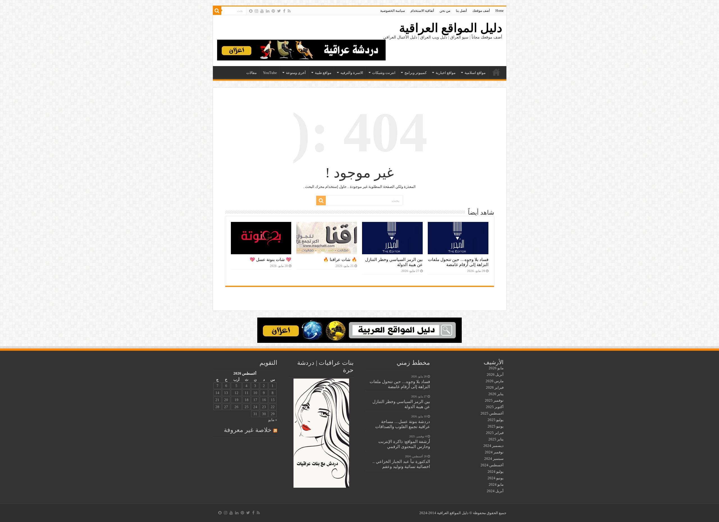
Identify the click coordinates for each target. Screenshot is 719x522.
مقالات (251, 73)
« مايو (272, 420)
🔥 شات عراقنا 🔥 (340, 259)
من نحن (445, 11)
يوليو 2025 (496, 420)
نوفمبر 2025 (494, 400)
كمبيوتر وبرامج (415, 73)
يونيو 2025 (496, 426)
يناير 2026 (496, 394)
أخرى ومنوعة (296, 73)
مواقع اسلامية (475, 73)
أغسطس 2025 (492, 413)
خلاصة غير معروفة (248, 429)
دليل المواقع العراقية (450, 28)
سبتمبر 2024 (494, 458)
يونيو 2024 (496, 478)
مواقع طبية (323, 73)
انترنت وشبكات (383, 73)
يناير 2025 (496, 439)
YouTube (270, 73)
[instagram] (256, 11)
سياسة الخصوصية (392, 11)
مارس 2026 (495, 381)
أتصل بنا (461, 11)
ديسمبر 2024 (493, 446)
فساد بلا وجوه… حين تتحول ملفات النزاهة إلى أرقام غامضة (458, 262)
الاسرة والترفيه (351, 73)
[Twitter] (279, 11)
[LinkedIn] (267, 11)
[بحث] (217, 10)
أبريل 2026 (495, 374)
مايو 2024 (496, 484)
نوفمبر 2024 (494, 452)
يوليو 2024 (496, 471)
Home (499, 11)
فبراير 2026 (495, 387)
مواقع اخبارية (446, 73)
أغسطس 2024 (492, 465)
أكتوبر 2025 (495, 407)
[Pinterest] (273, 11)
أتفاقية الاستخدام (422, 11)
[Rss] (289, 11)
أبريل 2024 (495, 491)
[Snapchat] (251, 11)
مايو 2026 (496, 368)
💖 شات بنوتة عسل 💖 (270, 259)
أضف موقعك (481, 11)
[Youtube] (262, 11)
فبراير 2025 (495, 433)
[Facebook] (284, 11)
